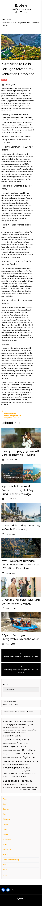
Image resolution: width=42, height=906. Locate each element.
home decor (7, 850)
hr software (6, 764)
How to (5, 855)
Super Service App (9, 702)
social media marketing (18, 780)
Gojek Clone (7, 839)
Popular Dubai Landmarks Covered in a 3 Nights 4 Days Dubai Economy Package (17, 490)
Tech (4, 865)
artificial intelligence (24, 724)
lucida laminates (14, 764)
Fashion (5, 824)
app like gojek (9, 724)
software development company (10, 787)
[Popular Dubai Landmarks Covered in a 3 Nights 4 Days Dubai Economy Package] (21, 473)
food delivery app (16, 757)
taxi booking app (25, 787)
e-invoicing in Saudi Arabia (14, 746)
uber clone (34, 787)
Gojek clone (28, 757)
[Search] (15, 12)
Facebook (24, 712)
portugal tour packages (11, 418)
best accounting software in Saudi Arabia (14, 727)
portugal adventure (9, 413)
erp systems (6, 757)
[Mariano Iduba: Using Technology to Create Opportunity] (21, 512)
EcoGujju (21, 5)
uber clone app (7, 790)
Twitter (31, 712)
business (24, 730)
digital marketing (12, 735)
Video (5, 875)
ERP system (6, 754)
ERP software (28, 750)
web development (29, 790)
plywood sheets (8, 773)
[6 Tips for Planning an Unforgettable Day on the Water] (21, 622)
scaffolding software (30, 773)
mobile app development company (13, 771)
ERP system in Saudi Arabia (22, 754)
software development (21, 784)
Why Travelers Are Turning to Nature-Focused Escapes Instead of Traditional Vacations (20, 564)
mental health (23, 764)
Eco (4, 814)
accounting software (12, 721)
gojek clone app (11, 761)
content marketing (21, 732)
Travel (4, 79)
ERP (18, 750)
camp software (32, 730)
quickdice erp (19, 773)
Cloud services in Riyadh (9, 732)
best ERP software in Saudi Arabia (12, 730)
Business (6, 809)
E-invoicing (22, 743)
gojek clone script (29, 761)
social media (19, 776)
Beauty (5, 804)
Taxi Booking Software (10, 704)
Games (5, 834)
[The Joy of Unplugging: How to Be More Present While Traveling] (21, 438)
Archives (6, 685)
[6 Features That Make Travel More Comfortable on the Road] (21, 587)
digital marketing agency (16, 739)
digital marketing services (9, 743)
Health (5, 844)
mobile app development (17, 767)
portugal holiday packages (12, 416)
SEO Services (7, 777)
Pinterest (18, 712)
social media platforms (9, 784)
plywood (27, 771)
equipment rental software (9, 750)
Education (6, 819)
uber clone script (17, 790)
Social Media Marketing (11, 860)
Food (5, 829)
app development (27, 721)
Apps (5, 799)
